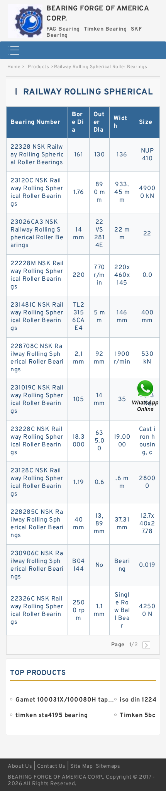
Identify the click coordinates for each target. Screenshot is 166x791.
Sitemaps (108, 766)
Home (13, 67)
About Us (20, 766)
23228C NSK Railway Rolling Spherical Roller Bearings (36, 441)
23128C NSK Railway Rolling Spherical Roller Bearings (36, 482)
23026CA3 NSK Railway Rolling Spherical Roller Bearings (36, 233)
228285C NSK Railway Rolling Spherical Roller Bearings (37, 523)
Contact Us (51, 766)
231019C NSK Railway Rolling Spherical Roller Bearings (36, 399)
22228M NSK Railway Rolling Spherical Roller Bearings (37, 275)
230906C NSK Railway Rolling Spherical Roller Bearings (37, 565)
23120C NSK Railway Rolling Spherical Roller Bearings (36, 192)
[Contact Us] (146, 395)
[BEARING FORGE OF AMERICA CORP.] (25, 19)
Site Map (81, 766)
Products (38, 67)
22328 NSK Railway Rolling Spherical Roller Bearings (37, 154)
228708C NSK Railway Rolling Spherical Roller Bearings (37, 358)
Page (118, 645)
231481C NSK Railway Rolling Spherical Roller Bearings (36, 316)
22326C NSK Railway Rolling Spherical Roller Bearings (36, 610)
